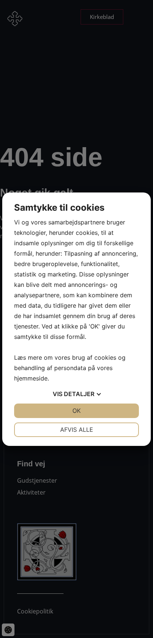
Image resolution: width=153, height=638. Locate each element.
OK (76, 410)
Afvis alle (76, 429)
